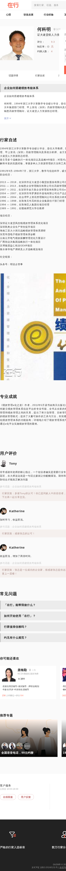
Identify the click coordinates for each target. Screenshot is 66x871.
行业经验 (49, 14)
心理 (8, 14)
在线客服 (8, 797)
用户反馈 (26, 797)
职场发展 (29, 14)
